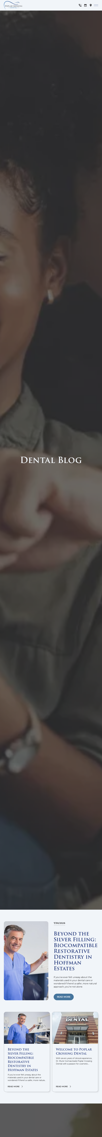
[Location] (90, 5)
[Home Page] (17, 5)
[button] (96, 5)
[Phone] (80, 5)
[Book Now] (85, 5)
